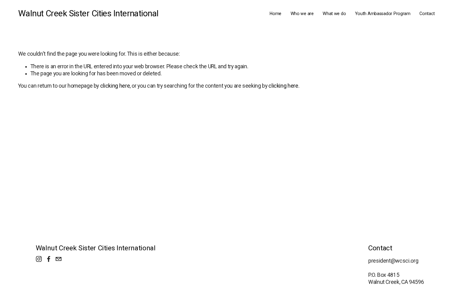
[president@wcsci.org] (58, 259)
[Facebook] (49, 259)
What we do (334, 13)
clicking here (115, 86)
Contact (427, 13)
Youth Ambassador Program (382, 13)
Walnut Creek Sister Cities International (88, 13)
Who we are (302, 13)
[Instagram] (39, 259)
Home (275, 13)
